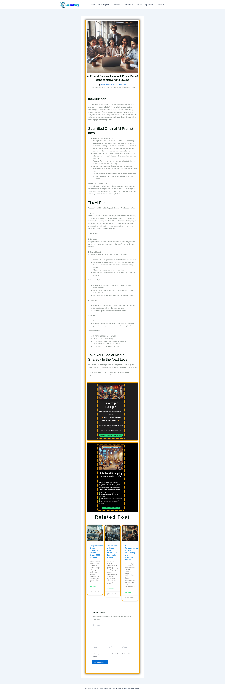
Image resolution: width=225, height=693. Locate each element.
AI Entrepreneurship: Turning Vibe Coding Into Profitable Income (132, 553)
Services (117, 5)
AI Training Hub (103, 5)
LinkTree (139, 5)
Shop (160, 5)
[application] (110, 4)
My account (149, 5)
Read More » (93, 586)
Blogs (93, 5)
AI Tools (128, 5)
